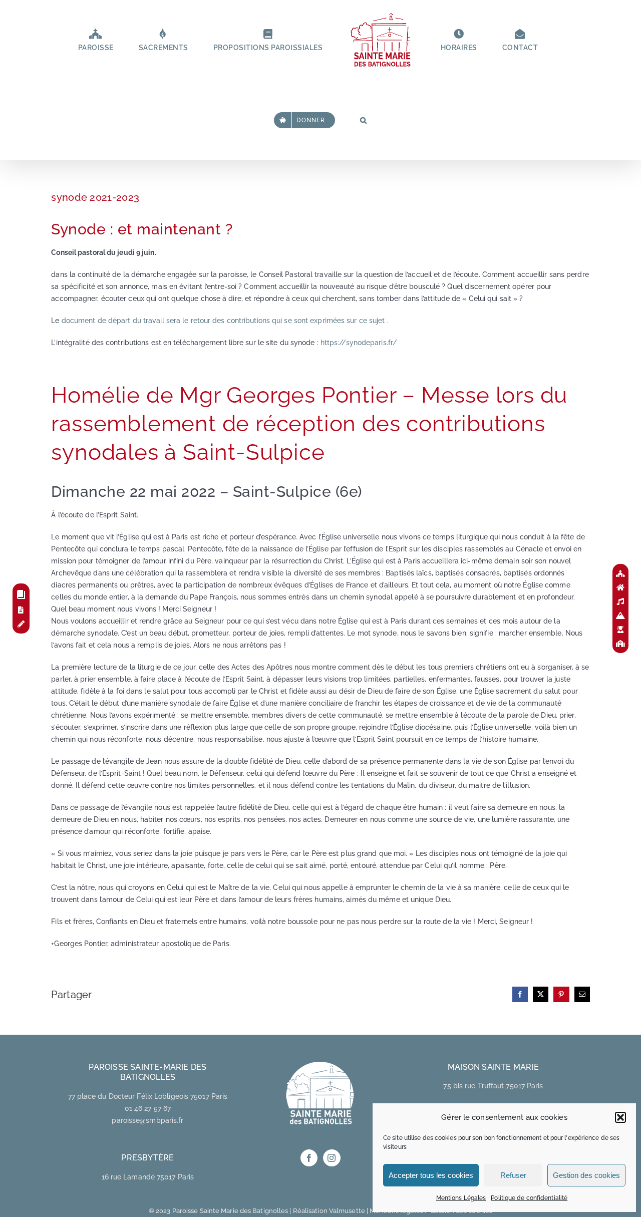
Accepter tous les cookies (431, 1175)
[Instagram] (331, 1157)
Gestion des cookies (586, 1175)
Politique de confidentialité (529, 1197)
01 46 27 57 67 (148, 1108)
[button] (620, 1117)
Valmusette (347, 1210)
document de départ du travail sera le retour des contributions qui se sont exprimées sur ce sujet (223, 321)
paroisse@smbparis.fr (147, 1120)
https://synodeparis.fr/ (358, 343)
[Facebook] (308, 1157)
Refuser (513, 1175)
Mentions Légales (461, 1197)
